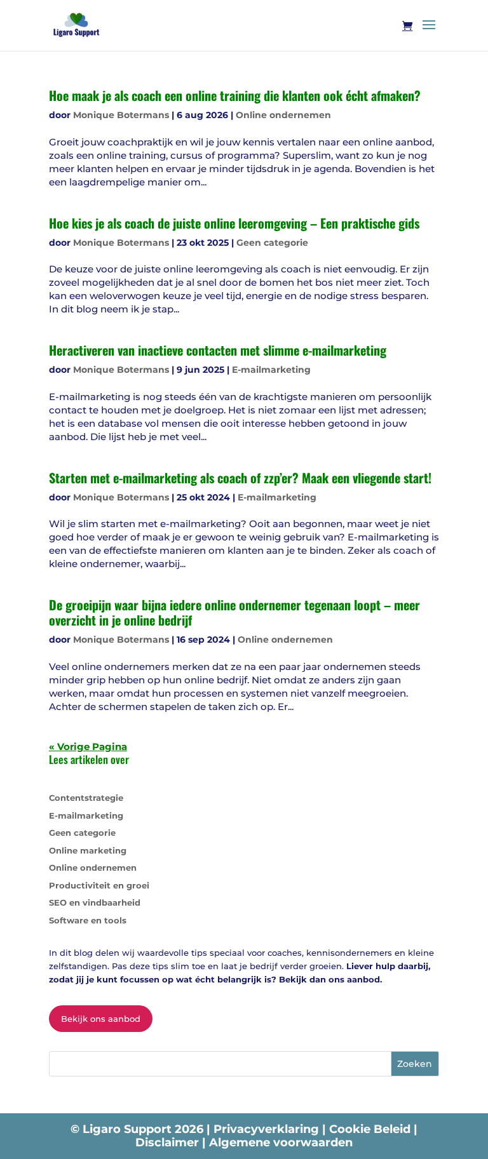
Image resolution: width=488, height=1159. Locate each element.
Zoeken (414, 1063)
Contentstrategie (86, 798)
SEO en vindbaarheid (94, 902)
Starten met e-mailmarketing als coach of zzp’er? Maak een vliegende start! (240, 477)
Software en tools (87, 920)
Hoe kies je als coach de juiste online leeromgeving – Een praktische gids (234, 222)
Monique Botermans (121, 115)
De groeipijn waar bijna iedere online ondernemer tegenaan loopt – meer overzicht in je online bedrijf (234, 612)
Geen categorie (272, 242)
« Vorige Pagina (88, 746)
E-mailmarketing (271, 369)
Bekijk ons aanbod (100, 1019)
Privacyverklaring (268, 1129)
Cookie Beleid (371, 1129)
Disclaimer (168, 1142)
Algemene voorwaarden (281, 1142)
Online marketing (87, 850)
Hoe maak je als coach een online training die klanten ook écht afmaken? (235, 95)
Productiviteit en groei (99, 885)
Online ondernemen (283, 115)
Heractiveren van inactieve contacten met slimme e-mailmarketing (217, 349)
